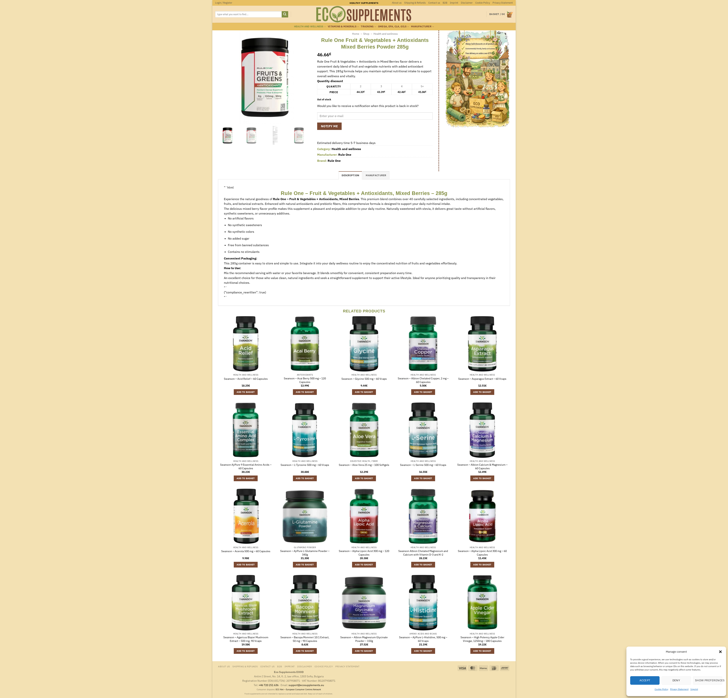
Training (367, 26)
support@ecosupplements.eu (306, 685)
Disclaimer (467, 2)
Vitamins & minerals (342, 26)
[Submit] (285, 14)
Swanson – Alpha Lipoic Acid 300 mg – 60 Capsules (482, 552)
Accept (644, 680)
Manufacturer (421, 26)
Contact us (434, 2)
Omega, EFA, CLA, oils (392, 26)
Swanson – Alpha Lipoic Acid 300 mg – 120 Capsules (364, 552)
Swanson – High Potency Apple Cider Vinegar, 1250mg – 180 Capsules (482, 639)
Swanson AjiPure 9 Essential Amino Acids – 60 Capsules (245, 466)
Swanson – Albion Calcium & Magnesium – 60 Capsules (482, 466)
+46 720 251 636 (268, 685)
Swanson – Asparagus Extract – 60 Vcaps (482, 378)
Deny (676, 680)
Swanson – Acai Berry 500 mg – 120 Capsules (305, 380)
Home (355, 33)
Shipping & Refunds (415, 2)
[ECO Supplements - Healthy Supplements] (364, 14)
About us (397, 2)
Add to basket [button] (246, 392)
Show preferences (708, 680)
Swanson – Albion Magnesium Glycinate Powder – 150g (364, 639)
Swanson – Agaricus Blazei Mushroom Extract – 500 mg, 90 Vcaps (245, 639)
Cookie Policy (661, 689)
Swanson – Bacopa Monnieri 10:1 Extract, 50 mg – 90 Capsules (304, 639)
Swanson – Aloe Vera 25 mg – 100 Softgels (364, 465)
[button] (720, 652)
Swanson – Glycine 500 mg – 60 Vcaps (364, 378)
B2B (445, 2)
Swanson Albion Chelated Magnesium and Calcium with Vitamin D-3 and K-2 (423, 552)
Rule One (344, 154)
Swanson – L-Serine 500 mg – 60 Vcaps (423, 465)
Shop (366, 33)
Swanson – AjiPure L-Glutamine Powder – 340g (304, 552)
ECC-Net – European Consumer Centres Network (298, 689)
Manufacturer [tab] (376, 175)
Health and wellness (308, 26)
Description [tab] (350, 175)
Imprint (694, 689)
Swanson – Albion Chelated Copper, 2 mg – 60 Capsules (423, 380)
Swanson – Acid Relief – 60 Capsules (246, 378)
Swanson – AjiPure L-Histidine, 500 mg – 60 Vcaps (423, 639)
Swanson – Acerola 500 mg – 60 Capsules (245, 551)
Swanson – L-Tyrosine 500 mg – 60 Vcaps (305, 465)
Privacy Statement (679, 689)
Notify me (329, 126)
